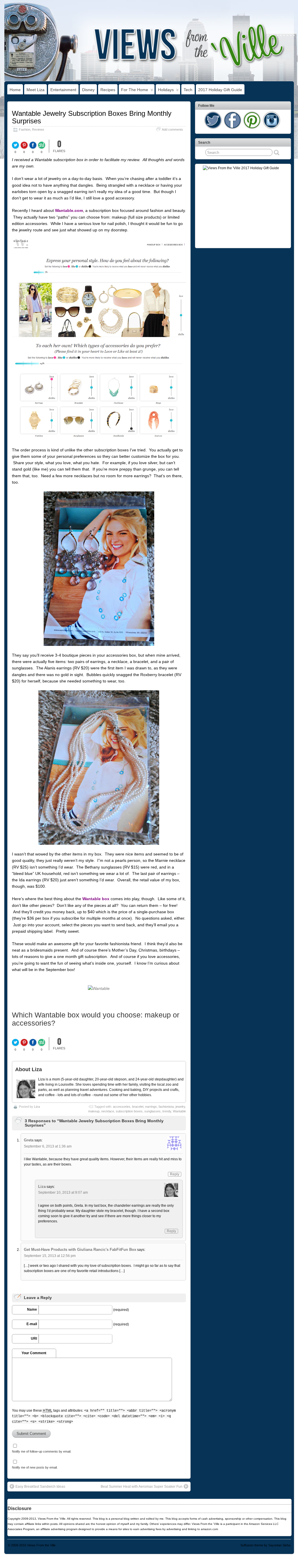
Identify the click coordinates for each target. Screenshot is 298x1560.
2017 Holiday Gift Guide (220, 89)
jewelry (180, 1106)
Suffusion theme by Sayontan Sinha (265, 1545)
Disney (88, 89)
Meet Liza (35, 89)
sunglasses (152, 1111)
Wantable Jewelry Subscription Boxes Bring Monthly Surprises (91, 117)
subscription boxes (129, 1111)
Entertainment (63, 89)
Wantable (179, 1111)
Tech (188, 89)
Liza (37, 1106)
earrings (151, 1106)
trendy (166, 1111)
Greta (28, 1140)
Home (15, 89)
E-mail (31, 1324)
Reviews (38, 129)
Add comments (172, 129)
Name (32, 1309)
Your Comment (34, 1353)
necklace (107, 1111)
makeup (94, 1111)
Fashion (24, 129)
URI (34, 1338)
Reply (174, 1174)
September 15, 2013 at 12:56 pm (50, 1256)
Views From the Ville (41, 1545)
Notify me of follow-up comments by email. (41, 1451)
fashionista (166, 1106)
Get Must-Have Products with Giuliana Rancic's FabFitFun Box (80, 1249)
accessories (121, 1106)
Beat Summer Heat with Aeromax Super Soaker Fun (141, 1487)
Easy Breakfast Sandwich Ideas (40, 1487)
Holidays (166, 89)
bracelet (137, 1106)
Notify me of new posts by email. (35, 1467)
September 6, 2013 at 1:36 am (48, 1146)
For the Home (134, 89)
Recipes (107, 89)
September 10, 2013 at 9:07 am (63, 1192)
